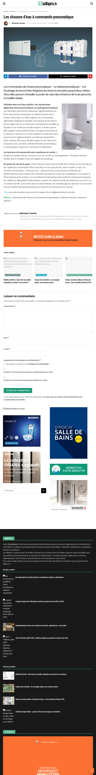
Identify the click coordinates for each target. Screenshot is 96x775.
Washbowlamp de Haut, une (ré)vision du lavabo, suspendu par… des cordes (41, 626)
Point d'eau (41, 275)
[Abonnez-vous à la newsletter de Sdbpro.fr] (71, 469)
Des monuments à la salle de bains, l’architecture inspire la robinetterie (40, 577)
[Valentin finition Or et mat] (14, 409)
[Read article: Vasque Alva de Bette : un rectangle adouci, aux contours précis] (48, 267)
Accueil (6, 11)
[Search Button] (91, 4)
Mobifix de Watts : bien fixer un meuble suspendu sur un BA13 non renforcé (41, 674)
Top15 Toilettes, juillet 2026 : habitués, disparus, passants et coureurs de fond (42, 638)
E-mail (7, 349)
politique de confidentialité (38, 364)
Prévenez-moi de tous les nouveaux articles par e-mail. (26, 380)
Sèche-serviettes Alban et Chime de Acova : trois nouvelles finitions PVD (40, 699)
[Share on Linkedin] (6, 76)
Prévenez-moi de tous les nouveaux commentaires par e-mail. (28, 372)
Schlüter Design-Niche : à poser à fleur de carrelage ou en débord (38, 712)
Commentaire (10, 306)
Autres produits (13, 275)
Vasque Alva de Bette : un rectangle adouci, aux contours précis (37, 687)
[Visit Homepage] (47, 3)
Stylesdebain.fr (13, 544)
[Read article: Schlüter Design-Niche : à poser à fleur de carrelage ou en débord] (8, 716)
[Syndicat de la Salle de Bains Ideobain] (68, 433)
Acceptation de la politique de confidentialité (22, 360)
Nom (6, 338)
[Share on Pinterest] (90, 76)
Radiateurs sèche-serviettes (79, 275)
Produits (13, 11)
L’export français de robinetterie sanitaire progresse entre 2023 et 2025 (40, 601)
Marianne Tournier (18, 23)
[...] (79, 219)
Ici (6, 192)
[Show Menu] (4, 4)
